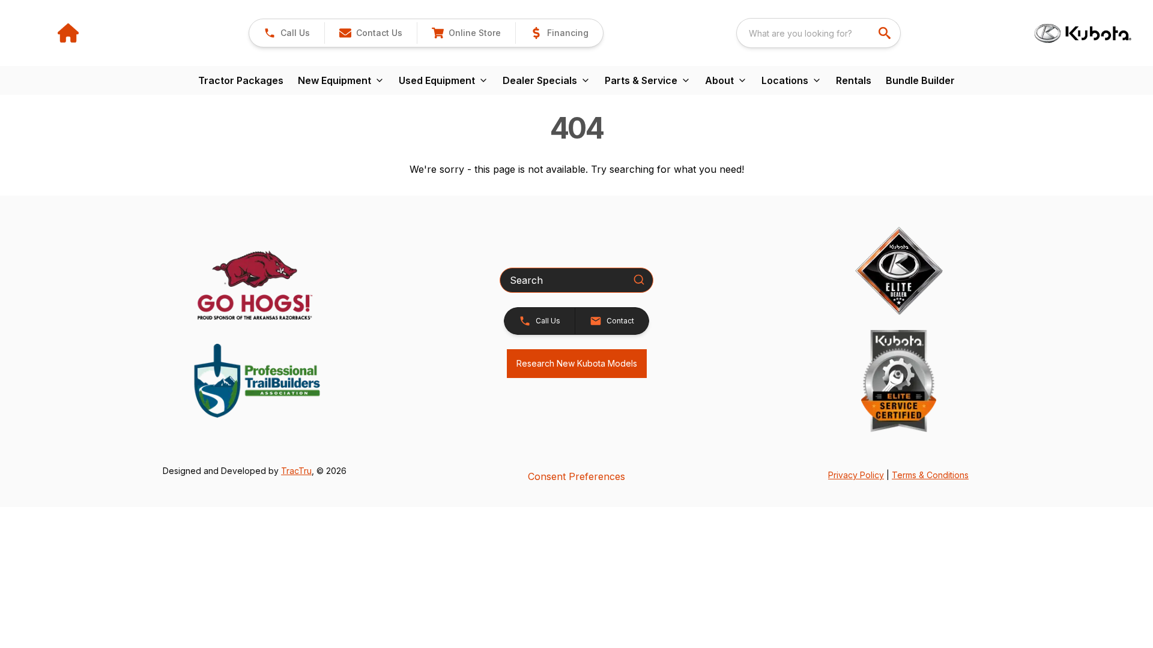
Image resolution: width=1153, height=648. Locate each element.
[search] (885, 33)
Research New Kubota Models (576, 363)
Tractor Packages (240, 80)
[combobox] (818, 33)
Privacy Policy (856, 475)
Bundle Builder (920, 80)
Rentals (853, 80)
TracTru (296, 471)
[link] (466, 33)
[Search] (639, 280)
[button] (286, 33)
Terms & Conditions (930, 475)
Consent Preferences (576, 476)
